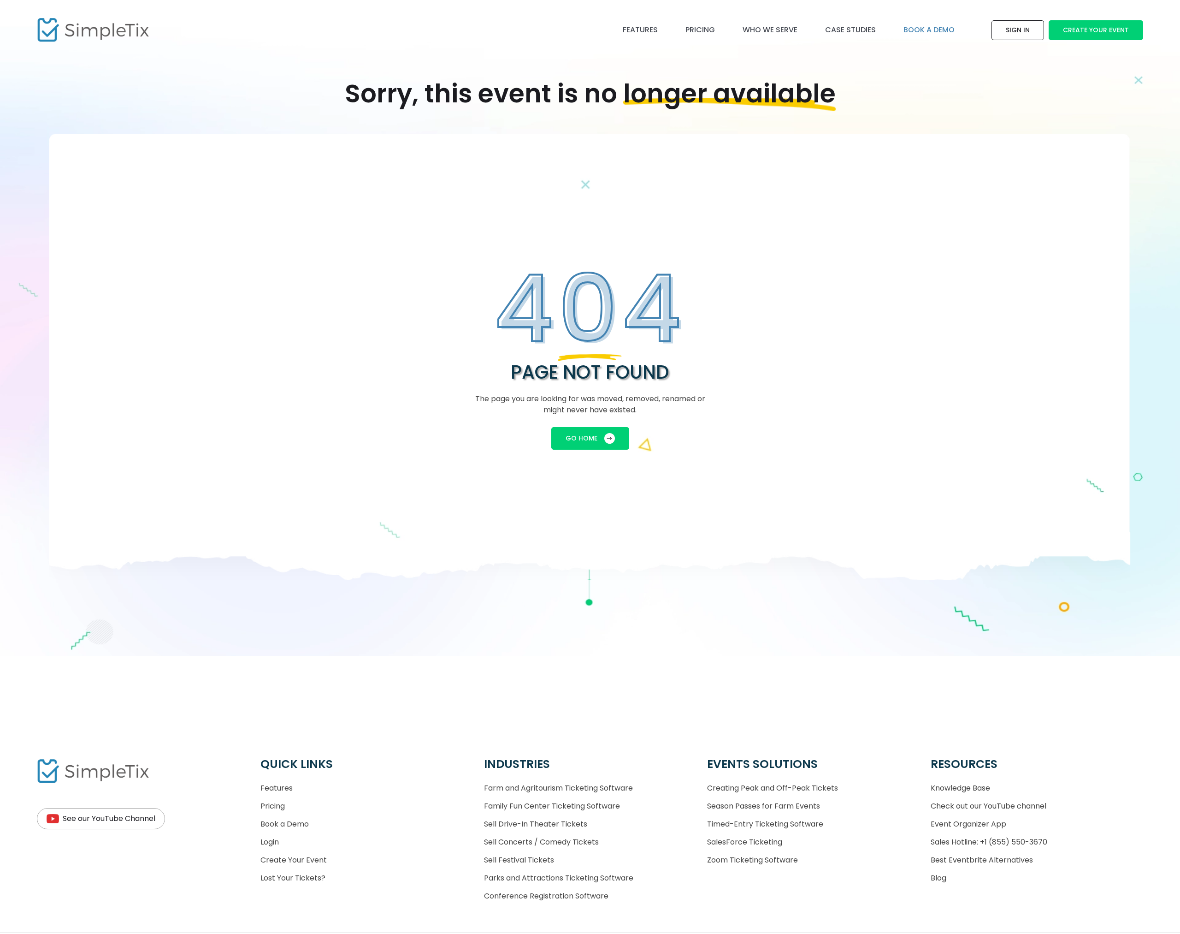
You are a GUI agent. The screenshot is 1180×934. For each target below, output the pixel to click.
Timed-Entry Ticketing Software (765, 824)
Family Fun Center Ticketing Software (552, 806)
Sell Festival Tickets (519, 860)
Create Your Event (1096, 30)
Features (640, 29)
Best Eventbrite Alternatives (982, 860)
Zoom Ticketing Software (752, 860)
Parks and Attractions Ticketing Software (558, 878)
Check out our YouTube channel (988, 806)
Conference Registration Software (546, 896)
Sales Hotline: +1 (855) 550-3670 (989, 842)
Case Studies (850, 29)
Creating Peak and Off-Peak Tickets (772, 788)
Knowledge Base (960, 788)
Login (269, 842)
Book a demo (929, 29)
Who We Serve (770, 29)
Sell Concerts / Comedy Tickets (541, 842)
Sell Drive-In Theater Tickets (535, 824)
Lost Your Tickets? (292, 878)
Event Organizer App (968, 824)
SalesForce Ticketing (744, 842)
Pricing (700, 29)
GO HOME (581, 438)
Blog (938, 878)
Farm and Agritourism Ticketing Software (558, 788)
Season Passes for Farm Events (763, 806)
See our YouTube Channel (109, 818)
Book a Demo (284, 824)
